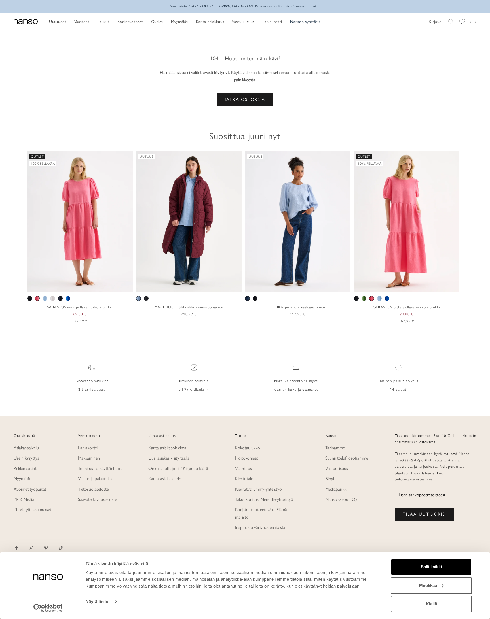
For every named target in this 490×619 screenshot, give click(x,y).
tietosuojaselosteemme (414, 479)
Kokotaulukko (247, 447)
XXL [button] (99, 286)
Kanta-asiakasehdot (165, 478)
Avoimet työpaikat (30, 489)
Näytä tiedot (98, 601)
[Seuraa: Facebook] (16, 548)
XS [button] (59, 286)
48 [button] (327, 286)
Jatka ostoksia (245, 99)
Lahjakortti (88, 447)
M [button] (73, 286)
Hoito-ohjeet (246, 458)
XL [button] (88, 286)
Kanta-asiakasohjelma (167, 447)
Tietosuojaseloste (93, 489)
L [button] (80, 286)
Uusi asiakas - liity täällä (168, 458)
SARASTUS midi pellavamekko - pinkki (80, 307)
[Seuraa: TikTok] (61, 548)
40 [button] (294, 286)
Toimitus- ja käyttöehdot (100, 468)
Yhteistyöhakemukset (32, 509)
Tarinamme (335, 447)
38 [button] (286, 286)
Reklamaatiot (25, 468)
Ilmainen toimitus (193, 380)
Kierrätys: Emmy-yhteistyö (258, 489)
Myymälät (22, 478)
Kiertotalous (246, 478)
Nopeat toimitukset (92, 380)
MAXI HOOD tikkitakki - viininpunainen (189, 307)
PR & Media (24, 499)
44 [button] (310, 286)
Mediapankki (336, 489)
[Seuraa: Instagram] (31, 548)
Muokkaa (428, 585)
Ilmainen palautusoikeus (398, 380)
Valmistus (243, 468)
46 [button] (318, 286)
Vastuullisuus (336, 468)
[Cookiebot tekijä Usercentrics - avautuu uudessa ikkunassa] (48, 608)
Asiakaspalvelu (26, 447)
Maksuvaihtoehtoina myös (296, 380)
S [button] (67, 286)
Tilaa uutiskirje (424, 514)
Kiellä (431, 603)
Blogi (329, 478)
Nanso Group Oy (341, 499)
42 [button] (302, 286)
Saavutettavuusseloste (97, 499)
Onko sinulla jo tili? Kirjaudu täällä (178, 468)
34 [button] (269, 286)
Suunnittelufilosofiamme (346, 458)
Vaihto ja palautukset (96, 478)
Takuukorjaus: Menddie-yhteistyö (264, 499)
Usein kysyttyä (26, 458)
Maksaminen (89, 458)
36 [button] (277, 286)
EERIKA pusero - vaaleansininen (297, 307)
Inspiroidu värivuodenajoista (260, 527)
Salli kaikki (431, 566)
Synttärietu (178, 6)
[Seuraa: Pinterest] (46, 548)
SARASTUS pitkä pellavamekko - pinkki (406, 307)
